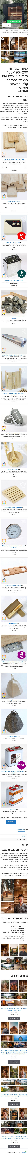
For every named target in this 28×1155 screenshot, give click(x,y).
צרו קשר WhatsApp (14, 21)
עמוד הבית (25, 30)
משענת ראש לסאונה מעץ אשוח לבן (13, 507)
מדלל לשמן (13, 809)
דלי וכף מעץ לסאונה (13, 469)
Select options (14, 1018)
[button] (2, 38)
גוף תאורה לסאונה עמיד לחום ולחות (13, 433)
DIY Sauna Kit (21, 831)
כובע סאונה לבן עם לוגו (13, 700)
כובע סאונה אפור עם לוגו (13, 736)
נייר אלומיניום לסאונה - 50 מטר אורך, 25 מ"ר (13, 355)
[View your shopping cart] (9, 25)
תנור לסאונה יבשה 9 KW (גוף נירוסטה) (13, 280)
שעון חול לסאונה (13, 623)
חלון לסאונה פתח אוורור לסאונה (13, 585)
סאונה (23, 25)
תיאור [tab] (23, 836)
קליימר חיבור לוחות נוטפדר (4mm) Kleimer (13, 661)
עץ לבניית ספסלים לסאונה (14, 201)
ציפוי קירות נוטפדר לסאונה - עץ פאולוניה (14, 159)
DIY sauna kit (17, 30)
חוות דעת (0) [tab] (21, 839)
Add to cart (10, 821)
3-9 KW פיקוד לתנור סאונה (13, 242)
